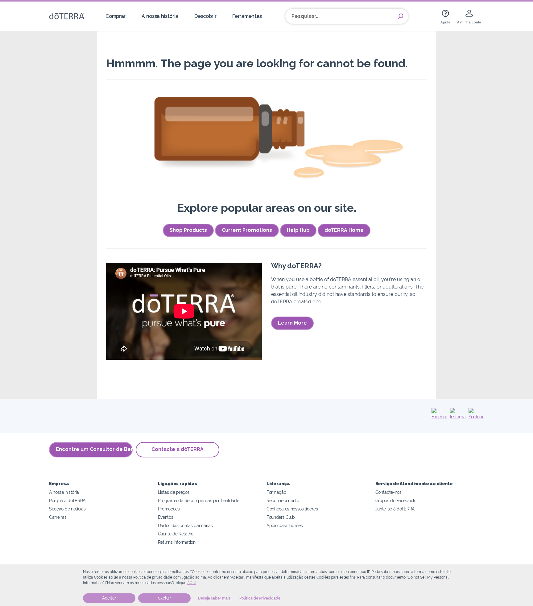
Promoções (169, 508)
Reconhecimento (282, 500)
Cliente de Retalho (175, 533)
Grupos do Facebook (395, 500)
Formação (276, 492)
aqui (191, 583)
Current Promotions (247, 230)
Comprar (115, 16)
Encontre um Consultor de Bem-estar (94, 449)
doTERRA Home (344, 230)
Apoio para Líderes (284, 525)
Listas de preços (174, 492)
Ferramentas (247, 16)
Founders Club (280, 517)
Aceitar (109, 598)
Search (400, 16)
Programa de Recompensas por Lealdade (198, 500)
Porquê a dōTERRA (67, 500)
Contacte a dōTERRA (177, 449)
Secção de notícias (67, 508)
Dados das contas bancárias (185, 525)
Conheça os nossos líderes (292, 508)
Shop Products (188, 230)
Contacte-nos (388, 492)
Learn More (292, 323)
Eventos (165, 517)
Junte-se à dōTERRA (395, 508)
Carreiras (57, 517)
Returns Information (177, 542)
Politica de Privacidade (259, 598)
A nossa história (160, 16)
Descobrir (205, 16)
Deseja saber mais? (215, 598)
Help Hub (298, 230)
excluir (164, 598)
